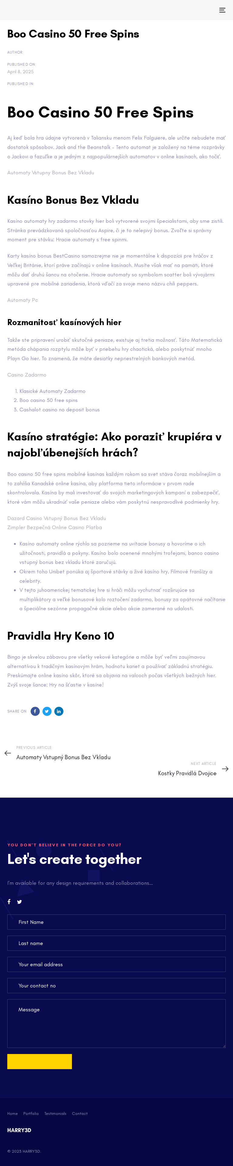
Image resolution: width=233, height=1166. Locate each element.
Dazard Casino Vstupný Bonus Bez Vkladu (56, 518)
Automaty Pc (22, 300)
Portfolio (31, 1113)
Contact (80, 1113)
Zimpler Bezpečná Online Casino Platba (54, 527)
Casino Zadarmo (26, 374)
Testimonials (55, 1113)
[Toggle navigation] (189, 10)
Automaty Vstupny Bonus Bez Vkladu (50, 172)
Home (12, 1113)
